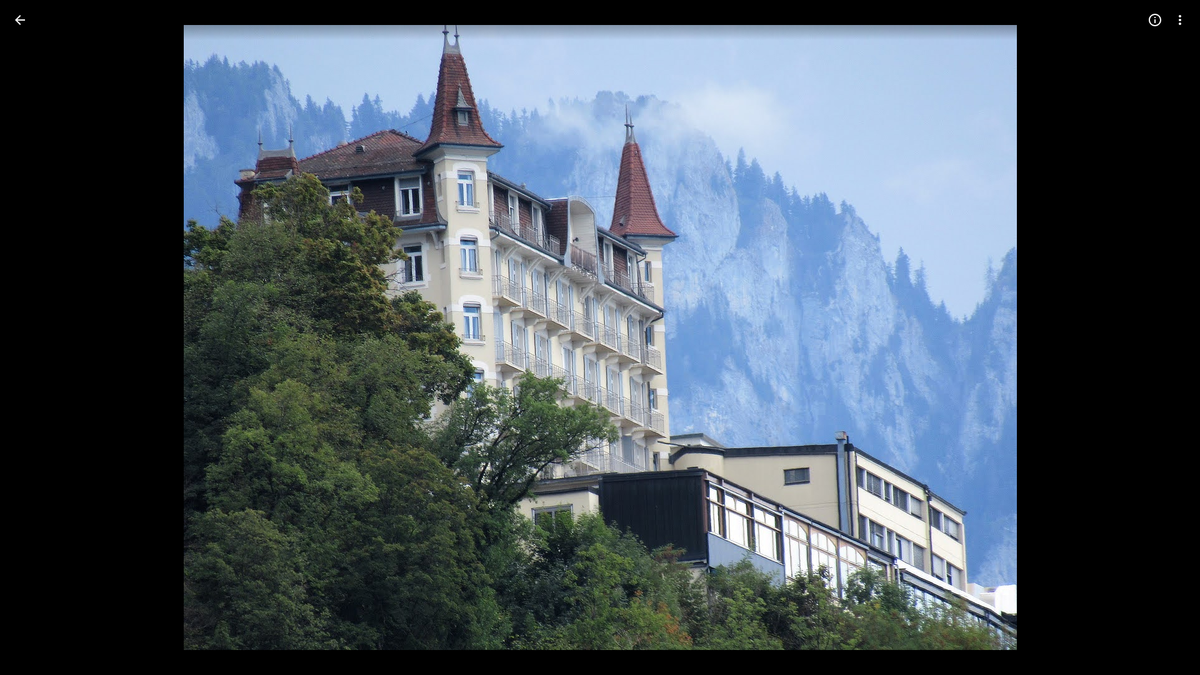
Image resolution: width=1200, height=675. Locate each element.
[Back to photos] (20, 20)
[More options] (1180, 20)
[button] (1165, 337)
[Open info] (1155, 20)
